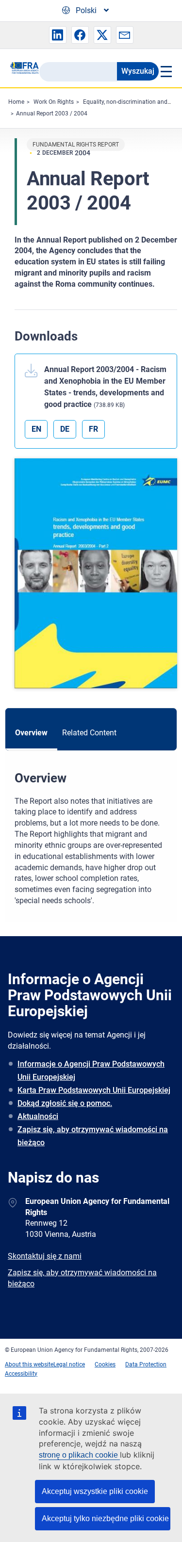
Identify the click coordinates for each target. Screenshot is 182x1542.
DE (64, 429)
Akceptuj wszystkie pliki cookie (95, 1491)
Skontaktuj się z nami (45, 1256)
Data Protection (145, 1364)
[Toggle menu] (165, 71)
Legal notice (69, 1364)
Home (16, 101)
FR (93, 429)
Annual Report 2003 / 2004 (51, 113)
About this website (29, 1364)
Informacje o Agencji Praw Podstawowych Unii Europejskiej (91, 1070)
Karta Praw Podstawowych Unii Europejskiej (93, 1090)
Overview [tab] (31, 732)
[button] (57, 35)
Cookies (105, 1364)
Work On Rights (53, 101)
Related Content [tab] (89, 732)
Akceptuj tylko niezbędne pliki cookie (105, 1518)
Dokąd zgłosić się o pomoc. (64, 1103)
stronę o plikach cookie (79, 1455)
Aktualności (37, 1116)
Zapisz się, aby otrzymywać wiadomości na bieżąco (92, 1136)
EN (36, 429)
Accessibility (21, 1373)
